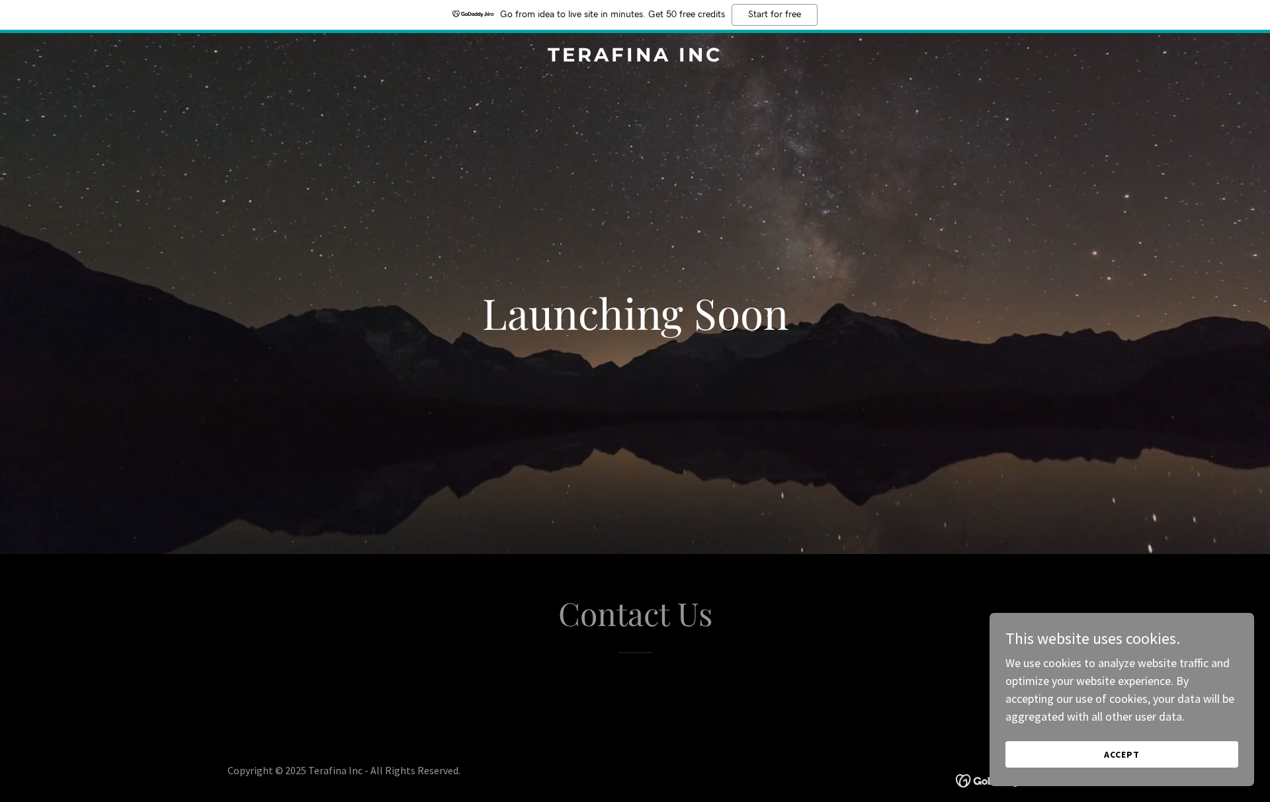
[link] (635, 57)
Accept (1122, 754)
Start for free (774, 14)
